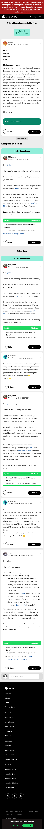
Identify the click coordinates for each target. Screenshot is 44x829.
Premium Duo (10, 774)
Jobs (7, 702)
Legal (6, 811)
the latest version (24, 450)
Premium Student (11, 783)
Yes (26, 825)
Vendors (8, 735)
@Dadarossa (11, 404)
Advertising (9, 726)
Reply (34, 132)
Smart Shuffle (21, 605)
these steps (28, 9)
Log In (35, 17)
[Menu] (40, 16)
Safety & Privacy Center (16, 811)
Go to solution (23, 33)
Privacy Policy (8, 815)
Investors (8, 731)
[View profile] (5, 43)
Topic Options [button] (21, 138)
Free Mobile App (11, 755)
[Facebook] (21, 795)
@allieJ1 (9, 165)
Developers (9, 722)
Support (8, 745)
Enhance (22, 593)
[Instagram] (7, 795)
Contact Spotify (11, 759)
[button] (40, 43)
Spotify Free (9, 787)
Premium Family (11, 778)
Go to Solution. (16, 121)
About (7, 698)
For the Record (10, 707)
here (30, 447)
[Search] (30, 17)
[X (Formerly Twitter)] (14, 795)
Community (11, 16)
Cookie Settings (18, 815)
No (18, 825)
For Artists (9, 717)
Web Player (9, 750)
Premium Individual (12, 769)
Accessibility (16, 818)
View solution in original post (13, 234)
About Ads (8, 818)
